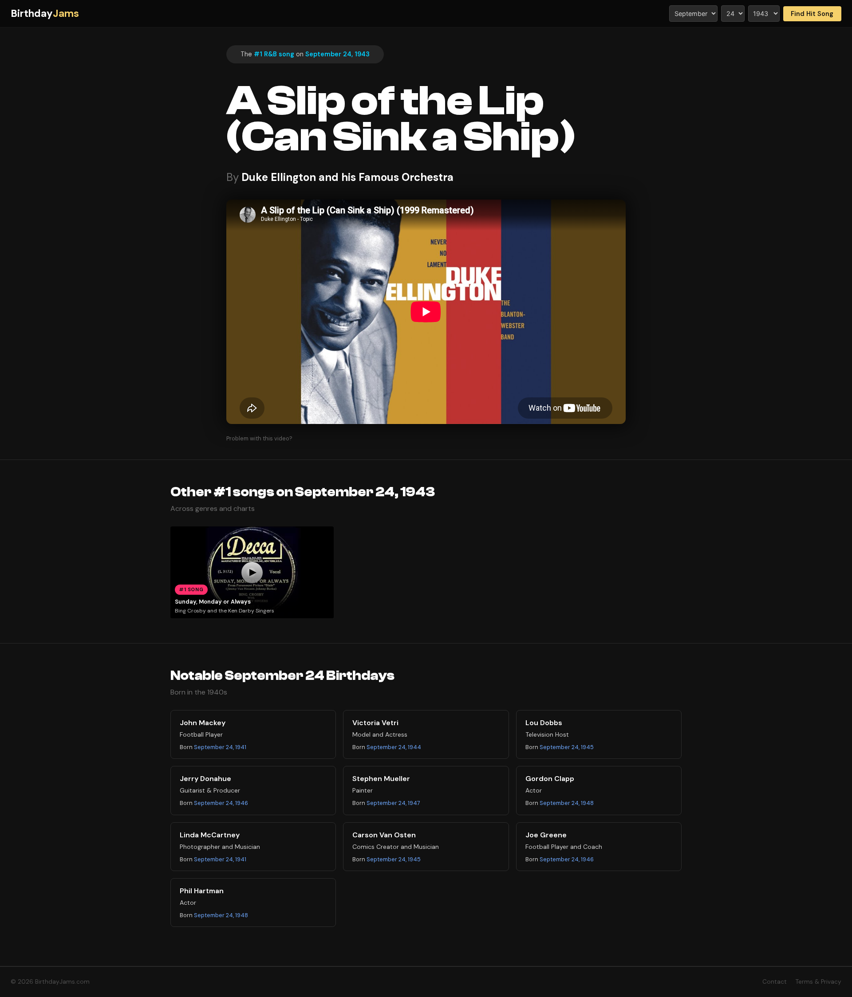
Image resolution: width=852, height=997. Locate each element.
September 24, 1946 (221, 803)
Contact (774, 981)
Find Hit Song (812, 14)
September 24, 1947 (393, 803)
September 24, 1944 (394, 747)
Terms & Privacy (818, 981)
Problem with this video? (259, 438)
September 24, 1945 (567, 747)
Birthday (45, 13)
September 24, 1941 (220, 747)
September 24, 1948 (567, 803)
